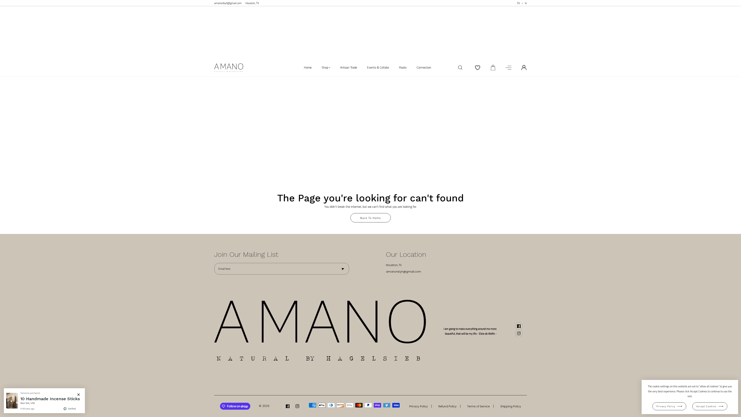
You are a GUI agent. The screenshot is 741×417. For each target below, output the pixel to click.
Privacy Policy (418, 406)
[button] (493, 67)
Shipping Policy (510, 406)
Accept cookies (706, 406)
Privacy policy (665, 406)
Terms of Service (478, 406)
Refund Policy (447, 406)
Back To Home (370, 218)
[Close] (78, 395)
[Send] (342, 269)
